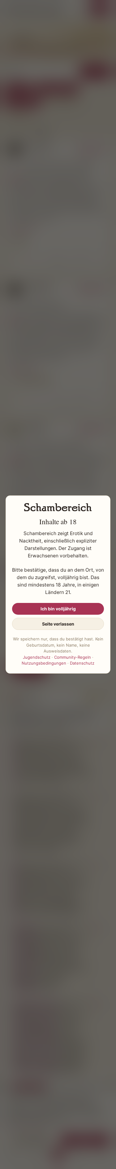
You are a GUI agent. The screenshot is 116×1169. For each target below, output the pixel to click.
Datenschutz (82, 663)
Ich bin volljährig (58, 608)
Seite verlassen (58, 623)
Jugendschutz (36, 657)
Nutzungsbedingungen (44, 663)
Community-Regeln (72, 657)
